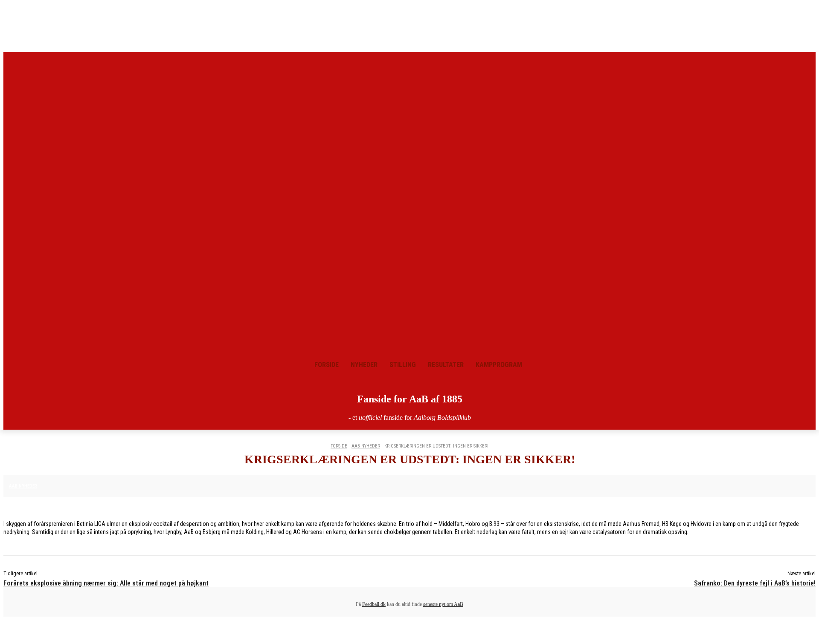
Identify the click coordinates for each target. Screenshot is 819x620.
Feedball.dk (374, 604)
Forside (339, 446)
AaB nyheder (365, 446)
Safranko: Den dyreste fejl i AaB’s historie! (755, 583)
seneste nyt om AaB (443, 604)
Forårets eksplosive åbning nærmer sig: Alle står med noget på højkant (106, 583)
